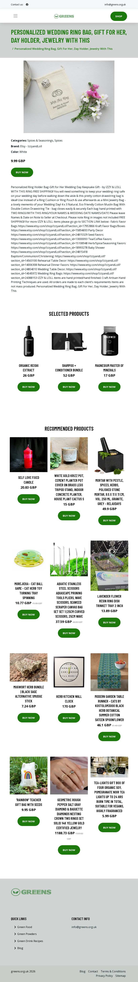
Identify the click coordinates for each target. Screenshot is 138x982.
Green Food (24, 927)
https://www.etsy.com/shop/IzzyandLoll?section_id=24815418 (49, 252)
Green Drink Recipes (30, 941)
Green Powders (27, 934)
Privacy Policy (104, 976)
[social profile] (27, 4)
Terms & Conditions (113, 971)
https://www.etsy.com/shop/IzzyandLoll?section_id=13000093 (49, 239)
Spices (58, 140)
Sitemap (120, 976)
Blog (20, 948)
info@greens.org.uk (115, 4)
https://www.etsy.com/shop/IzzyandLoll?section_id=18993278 (49, 247)
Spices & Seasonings (40, 140)
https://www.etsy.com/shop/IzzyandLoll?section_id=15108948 (49, 243)
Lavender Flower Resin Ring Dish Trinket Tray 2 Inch (109, 601)
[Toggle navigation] (15, 16)
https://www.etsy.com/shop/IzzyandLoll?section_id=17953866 (56, 226)
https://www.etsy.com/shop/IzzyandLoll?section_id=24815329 (49, 234)
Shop (118, 16)
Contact (93, 971)
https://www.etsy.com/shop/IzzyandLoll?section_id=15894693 (49, 230)
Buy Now (22, 172)
